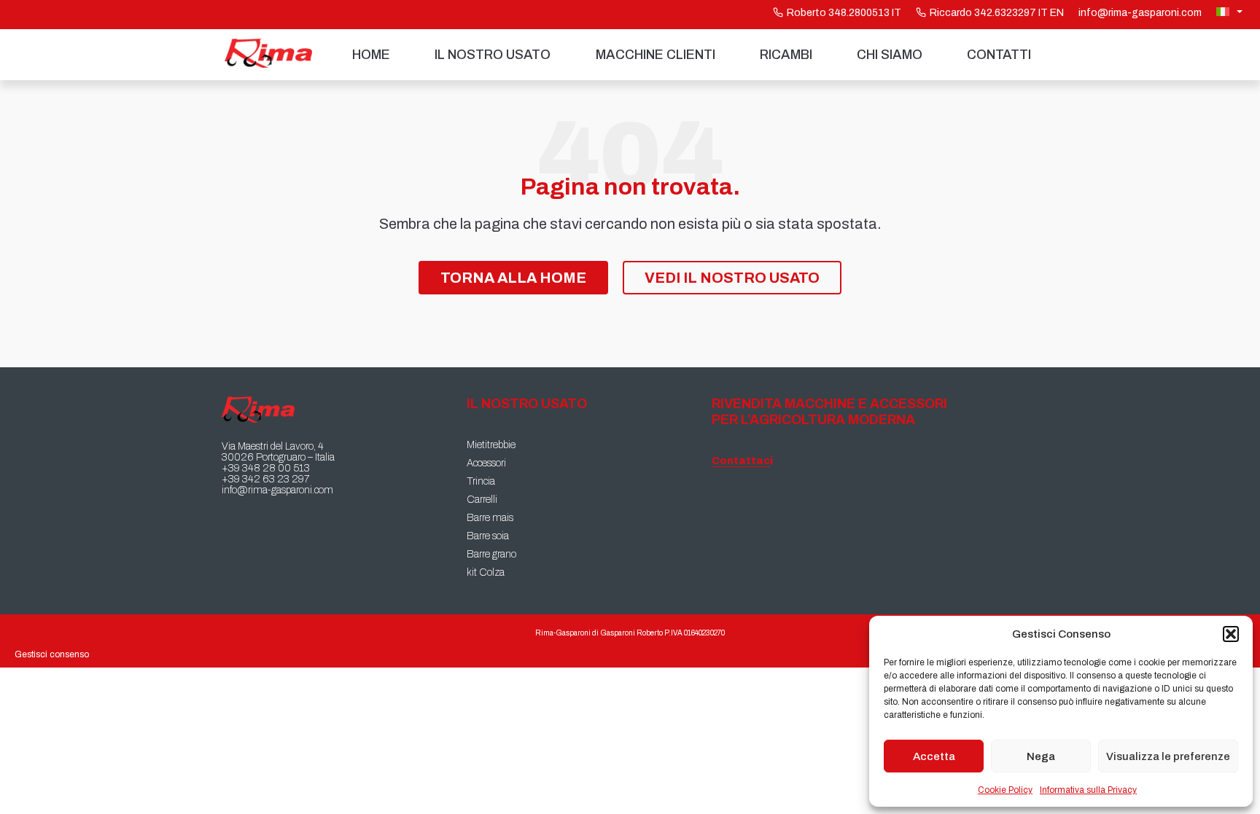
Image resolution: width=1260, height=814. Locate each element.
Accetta (934, 756)
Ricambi (786, 54)
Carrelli (482, 499)
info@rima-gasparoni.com (1140, 12)
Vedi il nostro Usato (732, 278)
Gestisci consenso (52, 654)
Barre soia (488, 536)
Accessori (486, 463)
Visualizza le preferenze (1168, 756)
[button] (1231, 634)
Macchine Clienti (655, 54)
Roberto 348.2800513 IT (844, 12)
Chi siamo (889, 54)
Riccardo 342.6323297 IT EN (997, 12)
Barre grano (491, 554)
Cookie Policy (1005, 790)
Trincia (481, 481)
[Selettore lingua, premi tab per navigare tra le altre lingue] (1231, 11)
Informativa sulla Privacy (1088, 790)
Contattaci (741, 460)
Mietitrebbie (491, 444)
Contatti (999, 54)
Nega (1041, 756)
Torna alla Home (513, 278)
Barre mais (490, 517)
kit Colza (486, 572)
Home (371, 54)
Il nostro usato (493, 54)
